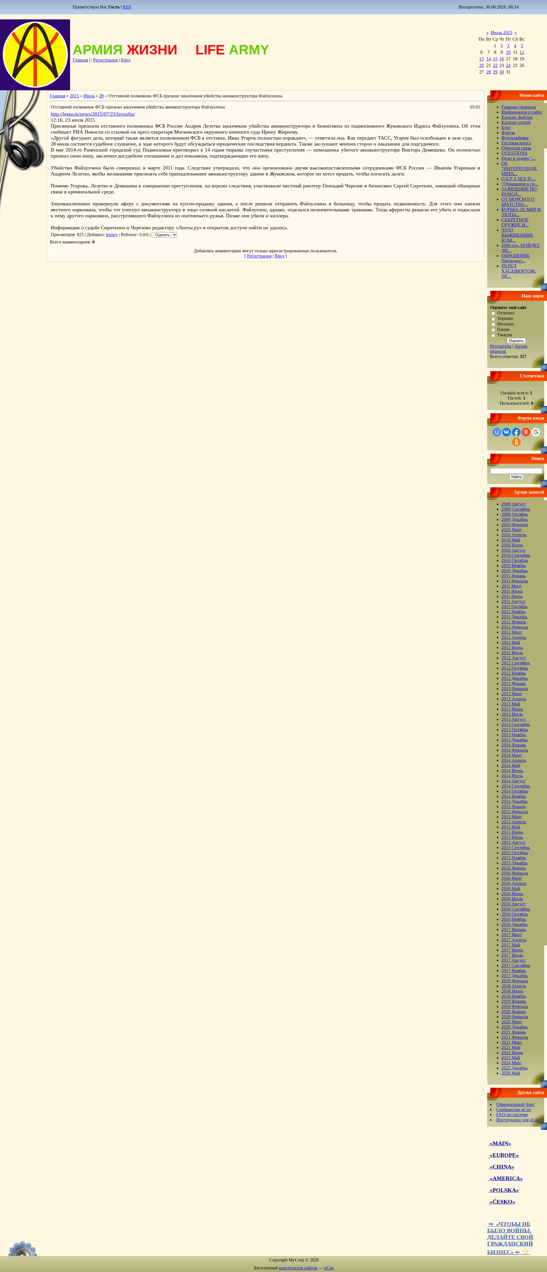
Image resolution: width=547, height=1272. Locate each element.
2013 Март (511, 693)
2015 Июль (512, 837)
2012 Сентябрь (515, 662)
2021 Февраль (514, 1037)
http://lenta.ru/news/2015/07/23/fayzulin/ (93, 114)
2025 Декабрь (514, 1068)
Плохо (503, 329)
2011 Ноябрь (513, 611)
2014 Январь (513, 745)
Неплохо (505, 324)
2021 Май (510, 1047)
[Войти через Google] (535, 432)
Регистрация (105, 60)
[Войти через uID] (497, 432)
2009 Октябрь (514, 514)
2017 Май (510, 944)
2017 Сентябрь (515, 965)
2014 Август (513, 780)
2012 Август (513, 657)
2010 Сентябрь (515, 555)
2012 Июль (512, 652)
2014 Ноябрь (513, 796)
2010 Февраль (514, 524)
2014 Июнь (512, 770)
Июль (89, 95)
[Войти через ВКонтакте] (506, 432)
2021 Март (511, 1042)
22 (495, 65)
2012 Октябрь (514, 668)
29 (495, 71)
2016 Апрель (513, 883)
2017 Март (511, 934)
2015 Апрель (513, 821)
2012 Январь (513, 621)
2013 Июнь (512, 709)
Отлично (506, 312)
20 (481, 65)
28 (488, 71)
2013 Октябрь (514, 729)
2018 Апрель (513, 985)
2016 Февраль (514, 873)
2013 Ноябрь (513, 734)
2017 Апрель (513, 939)
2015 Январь (513, 806)
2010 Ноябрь (513, 565)
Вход (125, 60)
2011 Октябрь (514, 606)
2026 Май (510, 1073)
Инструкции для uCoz (517, 1119)
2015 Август (513, 842)
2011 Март (511, 586)
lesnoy (112, 234)
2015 (74, 95)
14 (488, 58)
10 (508, 52)
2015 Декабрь (514, 862)
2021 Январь (513, 1032)
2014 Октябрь (514, 791)
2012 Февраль (514, 627)
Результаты (500, 346)
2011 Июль (511, 596)
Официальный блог (515, 1104)
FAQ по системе (512, 1114)
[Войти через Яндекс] (526, 432)
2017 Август (513, 960)
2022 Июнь (512, 1052)
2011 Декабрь (514, 616)
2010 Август (513, 550)
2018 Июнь (512, 991)
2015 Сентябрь (515, 847)
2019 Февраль (514, 1006)
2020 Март (511, 1021)
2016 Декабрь (514, 924)
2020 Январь (513, 1011)
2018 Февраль (514, 980)
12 (522, 52)
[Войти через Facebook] (516, 432)
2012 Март (511, 632)
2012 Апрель (513, 637)
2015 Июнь (512, 832)
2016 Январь (513, 868)
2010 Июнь (512, 545)
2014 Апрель (513, 760)
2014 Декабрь (514, 801)
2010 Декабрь (514, 570)
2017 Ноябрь (513, 970)
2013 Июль (512, 714)
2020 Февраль (514, 1016)
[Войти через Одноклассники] (516, 442)
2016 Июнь (512, 893)
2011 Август (513, 601)
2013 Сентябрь (515, 724)
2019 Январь (513, 1001)
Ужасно (504, 335)
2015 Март (511, 816)
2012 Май (510, 642)
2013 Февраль (514, 688)
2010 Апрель (513, 534)
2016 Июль (512, 898)
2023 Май (510, 1057)
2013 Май (510, 704)
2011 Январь (513, 575)
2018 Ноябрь (513, 996)
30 (501, 71)
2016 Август (513, 903)
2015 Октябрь (514, 852)
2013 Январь (513, 683)
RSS (127, 7)
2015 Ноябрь (513, 857)
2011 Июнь (512, 591)
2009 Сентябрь (515, 509)
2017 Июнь (512, 950)
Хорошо (505, 318)
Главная (80, 60)
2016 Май (510, 888)
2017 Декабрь (514, 975)
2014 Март (511, 755)
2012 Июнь (512, 647)
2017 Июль (512, 955)
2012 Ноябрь (513, 673)
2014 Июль (512, 775)
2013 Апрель (513, 698)
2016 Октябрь (514, 914)
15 (495, 58)
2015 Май (510, 827)
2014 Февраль (514, 750)
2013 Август (513, 719)
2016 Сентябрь (515, 909)
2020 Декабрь (514, 1026)
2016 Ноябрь (513, 919)
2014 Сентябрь (515, 786)
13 (481, 58)
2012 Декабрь (514, 678)
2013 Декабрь (514, 739)
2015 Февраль (514, 811)
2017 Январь (513, 929)
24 (508, 65)
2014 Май (510, 765)
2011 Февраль (514, 580)
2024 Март (511, 1062)
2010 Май (510, 539)
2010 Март (511, 529)
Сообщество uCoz (513, 1109)
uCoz (329, 1267)
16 (501, 58)
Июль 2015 (501, 32)
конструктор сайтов (298, 1267)
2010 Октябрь (514, 560)
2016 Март (511, 878)
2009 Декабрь (514, 519)
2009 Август (513, 504)
